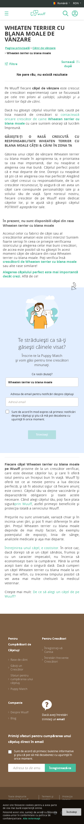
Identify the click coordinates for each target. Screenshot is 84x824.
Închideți (71, 812)
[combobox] (42, 382)
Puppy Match (18, 689)
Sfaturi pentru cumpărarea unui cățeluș (21, 679)
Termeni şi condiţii (47, 798)
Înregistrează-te (60, 768)
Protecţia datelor (67, 798)
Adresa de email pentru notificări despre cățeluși (42, 394)
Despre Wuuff (19, 712)
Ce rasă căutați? (42, 374)
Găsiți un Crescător (16, 667)
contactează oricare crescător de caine (42, 119)
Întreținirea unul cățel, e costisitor (31, 548)
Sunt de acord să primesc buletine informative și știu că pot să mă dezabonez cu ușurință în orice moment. (44, 754)
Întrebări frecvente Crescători (56, 659)
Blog (13, 718)
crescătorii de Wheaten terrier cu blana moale (40, 261)
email (61, 719)
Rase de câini (19, 659)
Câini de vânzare (44, 48)
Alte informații (31, 818)
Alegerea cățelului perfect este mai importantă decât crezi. (40, 274)
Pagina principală (17, 48)
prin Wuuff (23, 504)
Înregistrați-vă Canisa (53, 650)
